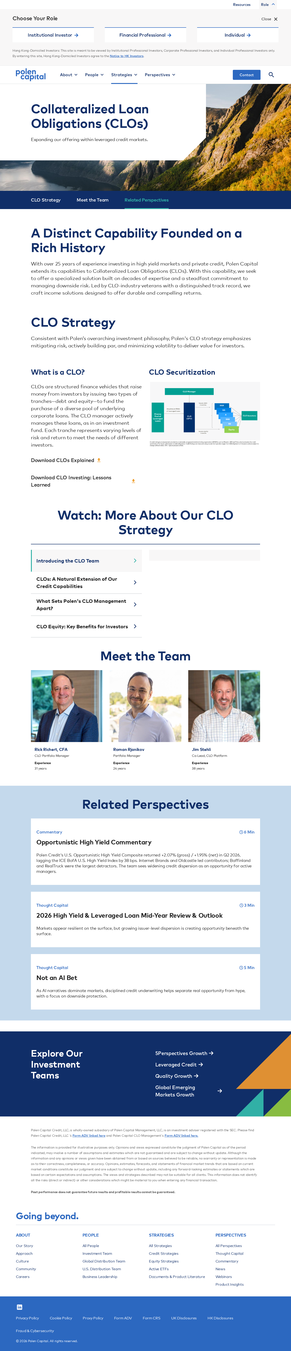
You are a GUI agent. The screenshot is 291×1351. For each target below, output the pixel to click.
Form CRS (151, 1318)
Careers (23, 1277)
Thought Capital (229, 1253)
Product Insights (230, 1284)
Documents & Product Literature (177, 1277)
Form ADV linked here (89, 1136)
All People (91, 1246)
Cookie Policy (61, 1318)
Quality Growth (173, 1076)
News (220, 1269)
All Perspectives (229, 1246)
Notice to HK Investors (126, 56)
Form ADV (123, 1318)
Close (266, 19)
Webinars (224, 1277)
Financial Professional (142, 35)
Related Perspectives (147, 200)
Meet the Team (93, 200)
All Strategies (160, 1246)
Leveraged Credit (176, 1064)
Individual (235, 35)
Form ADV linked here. (181, 1136)
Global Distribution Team (104, 1261)
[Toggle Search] (271, 74)
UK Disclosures (184, 1318)
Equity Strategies (164, 1261)
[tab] (86, 561)
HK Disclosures (220, 1318)
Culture (22, 1261)
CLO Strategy (46, 200)
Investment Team (97, 1253)
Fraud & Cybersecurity (35, 1331)
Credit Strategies (163, 1253)
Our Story (24, 1246)
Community (26, 1269)
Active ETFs (158, 1269)
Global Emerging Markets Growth (175, 1091)
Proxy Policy (93, 1318)
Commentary (227, 1261)
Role (265, 4)
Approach (24, 1253)
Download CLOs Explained (62, 460)
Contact (247, 75)
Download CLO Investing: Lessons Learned (71, 481)
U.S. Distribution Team (102, 1269)
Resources (242, 4)
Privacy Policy (27, 1318)
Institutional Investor (50, 35)
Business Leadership (100, 1277)
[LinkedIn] (19, 1307)
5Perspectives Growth (181, 1053)
